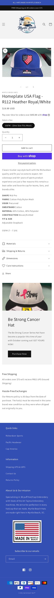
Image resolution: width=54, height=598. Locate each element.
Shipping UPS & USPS (15, 467)
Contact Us (11, 473)
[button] (3, 24)
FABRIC (6, 199)
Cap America (11, 449)
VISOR (5, 203)
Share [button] (8, 273)
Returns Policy (12, 480)
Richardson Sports (14, 435)
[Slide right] (33, 87)
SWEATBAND (8, 207)
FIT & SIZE (7, 218)
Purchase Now (19, 353)
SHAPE (5, 195)
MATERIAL (7, 211)
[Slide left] (21, 87)
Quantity (5, 132)
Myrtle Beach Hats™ (29, 593)
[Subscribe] (45, 559)
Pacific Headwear (13, 442)
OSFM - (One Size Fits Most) (18, 125)
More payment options (27, 163)
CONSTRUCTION (10, 215)
